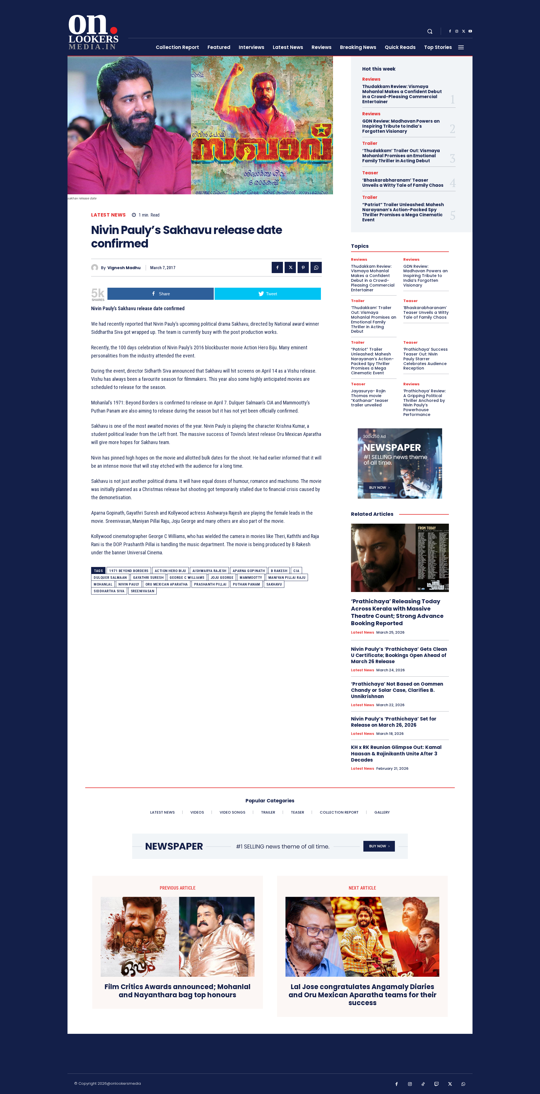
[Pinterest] (303, 267)
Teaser (370, 173)
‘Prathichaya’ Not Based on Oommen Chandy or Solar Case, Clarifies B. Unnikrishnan (397, 690)
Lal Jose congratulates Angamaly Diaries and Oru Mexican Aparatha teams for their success (362, 995)
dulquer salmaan (110, 577)
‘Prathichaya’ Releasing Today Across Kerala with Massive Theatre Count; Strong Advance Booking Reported (397, 612)
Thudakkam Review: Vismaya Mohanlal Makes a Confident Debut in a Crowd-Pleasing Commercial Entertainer (402, 94)
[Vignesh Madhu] (96, 267)
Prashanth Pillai (210, 584)
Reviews (371, 79)
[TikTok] (423, 1084)
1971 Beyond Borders (128, 571)
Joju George (222, 577)
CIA (296, 571)
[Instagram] (456, 31)
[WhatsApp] (316, 267)
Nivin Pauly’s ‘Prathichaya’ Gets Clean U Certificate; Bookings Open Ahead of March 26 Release (399, 655)
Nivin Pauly (128, 584)
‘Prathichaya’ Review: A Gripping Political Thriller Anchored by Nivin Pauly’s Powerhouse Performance (424, 402)
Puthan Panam (246, 584)
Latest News (108, 215)
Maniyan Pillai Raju (287, 577)
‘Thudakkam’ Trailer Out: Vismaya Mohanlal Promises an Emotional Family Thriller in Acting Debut (401, 156)
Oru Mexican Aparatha (166, 584)
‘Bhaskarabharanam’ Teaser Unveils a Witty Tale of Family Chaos (403, 182)
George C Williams (187, 577)
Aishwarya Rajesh (209, 571)
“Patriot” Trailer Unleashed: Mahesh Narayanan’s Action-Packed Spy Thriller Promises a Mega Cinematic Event (403, 212)
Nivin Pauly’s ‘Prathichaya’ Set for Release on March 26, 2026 (393, 721)
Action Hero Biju (170, 571)
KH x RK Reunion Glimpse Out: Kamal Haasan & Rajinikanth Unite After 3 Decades (396, 753)
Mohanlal (103, 584)
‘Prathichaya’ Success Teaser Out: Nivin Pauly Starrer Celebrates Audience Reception (425, 358)
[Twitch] (436, 1084)
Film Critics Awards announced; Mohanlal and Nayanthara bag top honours (178, 991)
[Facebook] (450, 31)
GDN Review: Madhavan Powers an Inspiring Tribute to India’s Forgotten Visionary (401, 126)
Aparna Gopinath (249, 571)
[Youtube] (470, 31)
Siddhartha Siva (109, 591)
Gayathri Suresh (148, 577)
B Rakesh (279, 571)
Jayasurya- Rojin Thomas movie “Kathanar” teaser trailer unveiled (369, 398)
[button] (429, 31)
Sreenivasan (142, 591)
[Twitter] (463, 31)
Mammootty (251, 577)
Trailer (369, 143)
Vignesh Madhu (124, 267)
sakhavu (274, 584)
